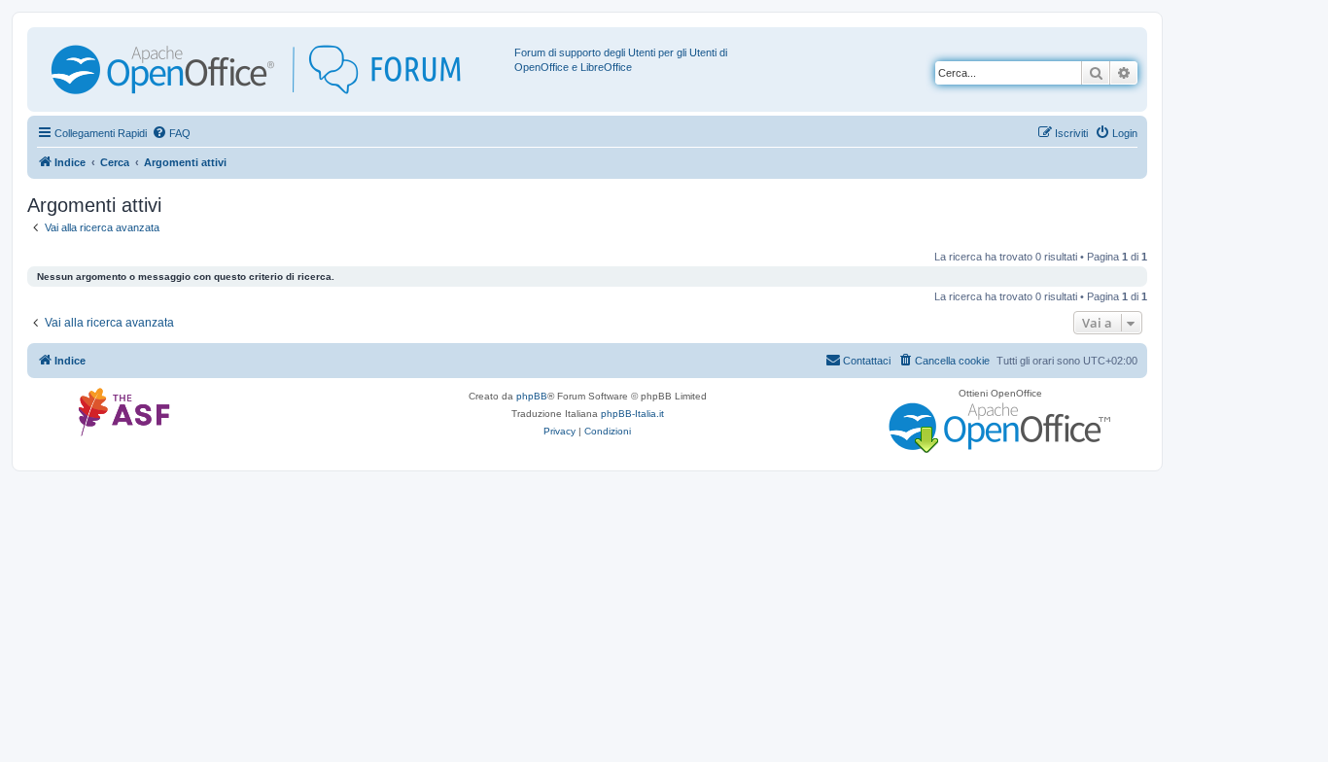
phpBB (531, 396)
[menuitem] (171, 133)
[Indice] (273, 69)
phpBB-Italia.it (632, 413)
